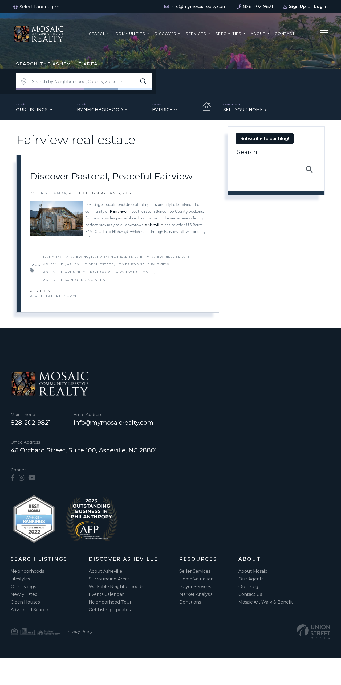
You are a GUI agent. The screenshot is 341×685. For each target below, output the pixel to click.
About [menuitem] (258, 33)
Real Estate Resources (55, 296)
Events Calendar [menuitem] (106, 594)
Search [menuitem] (97, 33)
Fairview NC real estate (117, 257)
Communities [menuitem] (130, 33)
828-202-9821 (31, 422)
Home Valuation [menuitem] (196, 578)
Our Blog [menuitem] (248, 586)
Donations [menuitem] (190, 602)
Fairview (118, 211)
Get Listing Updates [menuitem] (110, 609)
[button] (143, 81)
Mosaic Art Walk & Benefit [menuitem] (265, 602)
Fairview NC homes (133, 272)
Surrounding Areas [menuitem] (109, 578)
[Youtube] (31, 478)
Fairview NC (76, 257)
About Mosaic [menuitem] (252, 571)
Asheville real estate (90, 264)
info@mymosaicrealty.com (113, 422)
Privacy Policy (79, 631)
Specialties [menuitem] (229, 33)
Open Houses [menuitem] (25, 602)
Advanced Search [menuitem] (29, 609)
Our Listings (32, 109)
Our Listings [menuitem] (23, 586)
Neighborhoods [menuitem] (27, 571)
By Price (162, 109)
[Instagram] (21, 478)
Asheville (154, 224)
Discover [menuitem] (166, 33)
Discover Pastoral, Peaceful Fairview (111, 176)
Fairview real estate (167, 257)
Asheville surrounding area (74, 280)
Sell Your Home (243, 109)
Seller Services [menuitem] (194, 571)
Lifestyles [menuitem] (20, 578)
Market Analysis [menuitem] (195, 594)
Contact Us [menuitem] (250, 594)
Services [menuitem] (196, 33)
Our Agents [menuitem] (250, 578)
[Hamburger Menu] (324, 33)
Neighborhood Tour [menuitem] (110, 602)
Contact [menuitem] (285, 33)
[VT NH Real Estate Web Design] (313, 631)
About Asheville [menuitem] (105, 571)
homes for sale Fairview (142, 264)
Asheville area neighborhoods (77, 272)
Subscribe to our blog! (264, 138)
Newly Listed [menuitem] (24, 594)
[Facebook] (13, 478)
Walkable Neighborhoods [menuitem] (116, 586)
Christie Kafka (51, 193)
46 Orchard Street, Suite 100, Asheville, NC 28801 (84, 450)
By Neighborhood (100, 109)
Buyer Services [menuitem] (195, 586)
